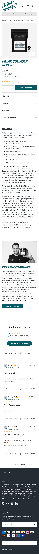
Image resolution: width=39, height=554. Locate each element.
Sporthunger (9, 549)
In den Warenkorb (26, 87)
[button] (28, 6)
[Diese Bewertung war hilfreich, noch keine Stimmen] (29, 389)
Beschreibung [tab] (7, 128)
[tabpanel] (19, 180)
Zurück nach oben (19, 464)
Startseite (4, 20)
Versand (11, 77)
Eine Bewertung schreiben (19, 343)
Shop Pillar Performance (12, 306)
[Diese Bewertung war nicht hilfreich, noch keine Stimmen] (33, 389)
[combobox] (19, 14)
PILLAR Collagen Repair (26, 20)
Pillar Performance (14, 20)
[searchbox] (11, 353)
